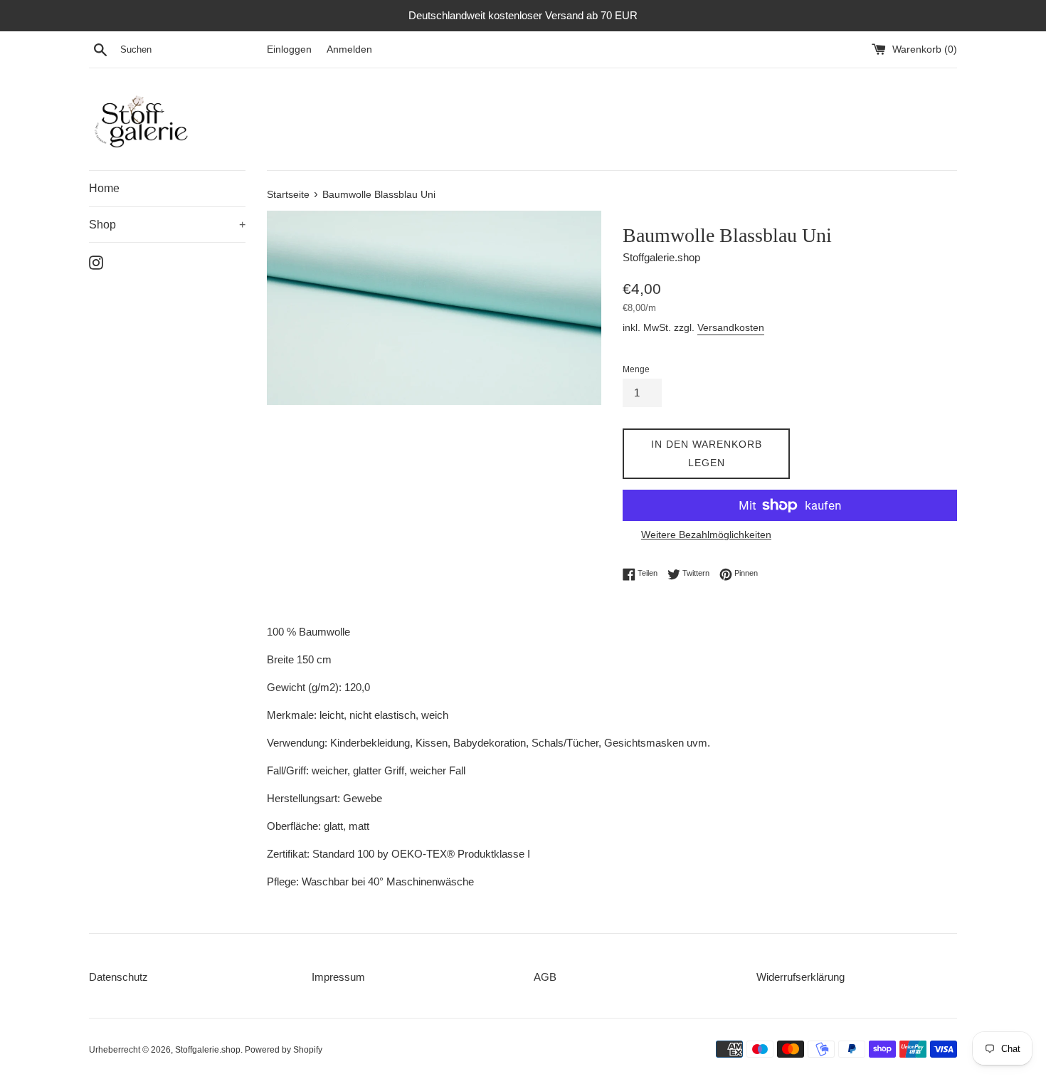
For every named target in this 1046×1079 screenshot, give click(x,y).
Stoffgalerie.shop (208, 1050)
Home (104, 188)
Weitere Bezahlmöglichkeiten (706, 534)
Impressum (338, 977)
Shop (167, 225)
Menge (636, 369)
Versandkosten (730, 327)
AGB (545, 977)
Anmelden (349, 49)
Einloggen (289, 49)
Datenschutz (118, 977)
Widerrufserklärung (800, 977)
